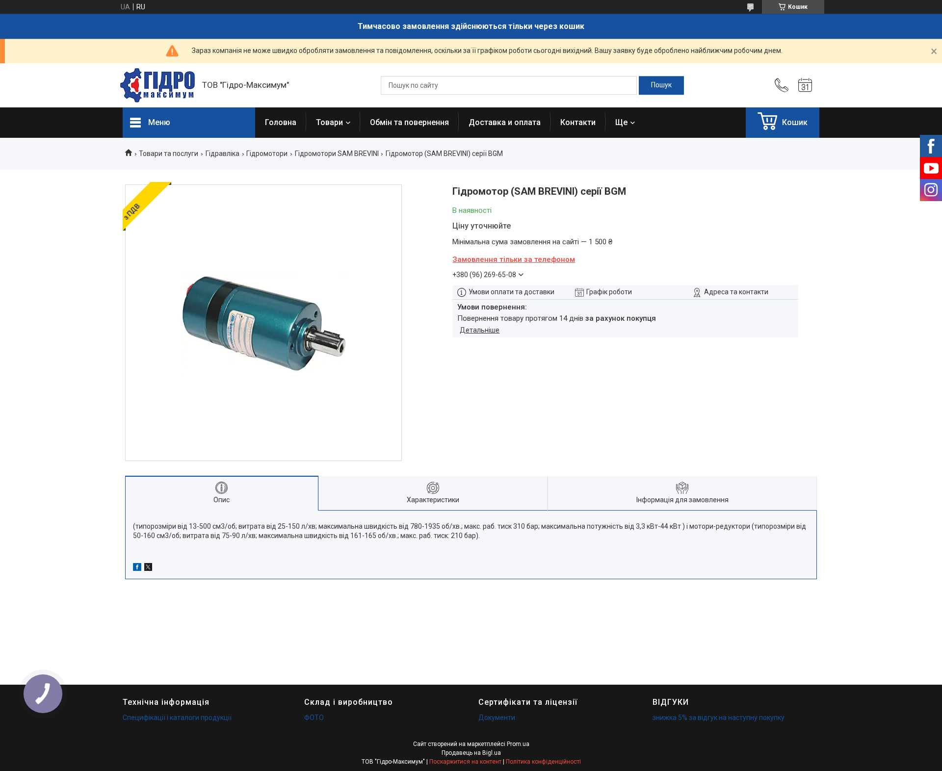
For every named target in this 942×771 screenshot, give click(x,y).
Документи (496, 717)
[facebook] (137, 568)
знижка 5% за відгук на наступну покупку (719, 717)
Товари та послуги (168, 153)
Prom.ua (518, 744)
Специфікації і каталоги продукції (177, 717)
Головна (280, 122)
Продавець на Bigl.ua (471, 752)
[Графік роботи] (805, 85)
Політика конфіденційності (543, 761)
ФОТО (314, 717)
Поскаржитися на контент (465, 761)
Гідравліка (222, 153)
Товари (329, 122)
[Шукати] (661, 85)
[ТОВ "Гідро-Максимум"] (157, 85)
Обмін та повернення (409, 122)
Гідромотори (267, 153)
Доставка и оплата (505, 122)
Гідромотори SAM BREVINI (337, 153)
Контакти (578, 122)
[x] (148, 568)
